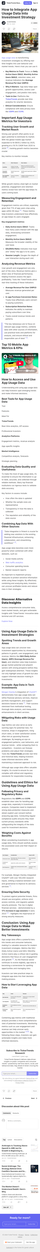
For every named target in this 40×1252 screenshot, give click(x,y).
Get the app (30, 1242)
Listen (35, 23)
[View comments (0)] (9, 29)
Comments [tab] (7, 1113)
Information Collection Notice (24, 1080)
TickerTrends (11, 22)
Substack (9, 1247)
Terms (27, 1235)
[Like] (4, 29)
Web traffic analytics (14, 562)
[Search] (36, 1140)
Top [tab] (4, 1140)
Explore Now (7, 621)
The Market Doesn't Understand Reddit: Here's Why (13, 1189)
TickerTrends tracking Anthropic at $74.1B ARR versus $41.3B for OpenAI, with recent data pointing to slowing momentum (14, 1154)
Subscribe (27, 3)
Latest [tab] (10, 1140)
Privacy (21, 1235)
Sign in (35, 3)
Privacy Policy (20, 1083)
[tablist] (11, 1113)
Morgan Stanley (8, 692)
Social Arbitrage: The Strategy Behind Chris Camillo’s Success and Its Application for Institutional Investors (14, 1169)
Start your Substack (14, 1242)
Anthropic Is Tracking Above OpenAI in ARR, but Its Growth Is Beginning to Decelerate (14, 1148)
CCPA (21, 111)
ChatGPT (33, 692)
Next (33, 1098)
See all (6, 1207)
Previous (8, 1098)
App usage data (8, 58)
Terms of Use (30, 1078)
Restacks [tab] (16, 1113)
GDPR (11, 111)
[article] (20, 1153)
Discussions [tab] (18, 1140)
